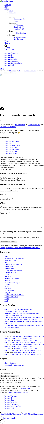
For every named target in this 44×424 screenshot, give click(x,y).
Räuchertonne (9, 291)
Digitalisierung (10, 268)
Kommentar (5, 213)
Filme (7, 274)
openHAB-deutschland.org (14, 365)
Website (3, 203)
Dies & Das (9, 266)
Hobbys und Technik (12, 278)
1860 (6, 256)
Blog (1, 69)
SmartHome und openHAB (14, 295)
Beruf (7, 262)
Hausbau (8, 276)
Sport (6, 301)
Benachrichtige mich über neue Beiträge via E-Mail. (21, 238)
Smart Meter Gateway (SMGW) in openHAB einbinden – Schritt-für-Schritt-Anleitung (24, 337)
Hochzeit (8, 280)
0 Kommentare (20, 125)
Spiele (7, 299)
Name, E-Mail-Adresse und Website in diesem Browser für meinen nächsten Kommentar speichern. (21, 208)
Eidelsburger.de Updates (13, 270)
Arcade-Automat (10, 260)
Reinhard (8, 340)
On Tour (8, 289)
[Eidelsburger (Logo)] (6, 1)
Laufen (7, 285)
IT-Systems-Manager (12, 282)
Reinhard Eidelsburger (8, 127)
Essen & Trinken (34, 125)
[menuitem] (24, 5)
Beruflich (12, 13)
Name (3, 195)
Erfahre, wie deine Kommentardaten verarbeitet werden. (20, 248)
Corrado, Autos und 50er (13, 264)
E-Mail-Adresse (6, 199)
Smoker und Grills (11, 297)
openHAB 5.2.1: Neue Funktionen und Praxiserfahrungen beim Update (18, 310)
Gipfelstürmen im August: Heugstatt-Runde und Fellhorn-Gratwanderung (22, 314)
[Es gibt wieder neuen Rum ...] (2, 110)
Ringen (7, 293)
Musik (7, 287)
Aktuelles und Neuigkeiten (14, 258)
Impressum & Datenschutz (18, 392)
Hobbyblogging (10, 363)
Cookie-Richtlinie (24, 388)
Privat (11, 11)
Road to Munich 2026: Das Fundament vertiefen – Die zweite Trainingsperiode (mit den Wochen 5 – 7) (24, 318)
